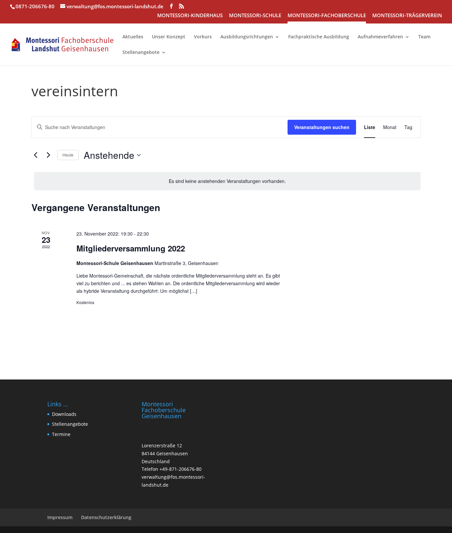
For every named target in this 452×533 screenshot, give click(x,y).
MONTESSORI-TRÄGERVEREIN (407, 16)
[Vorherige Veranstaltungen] (35, 155)
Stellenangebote (70, 424)
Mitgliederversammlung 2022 (130, 248)
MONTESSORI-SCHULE (255, 16)
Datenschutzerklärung (106, 517)
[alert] (227, 181)
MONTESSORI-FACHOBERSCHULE (327, 16)
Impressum (59, 517)
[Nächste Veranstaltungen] (48, 155)
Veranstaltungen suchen (321, 127)
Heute (68, 154)
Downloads (64, 414)
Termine (61, 434)
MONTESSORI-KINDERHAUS (190, 16)
